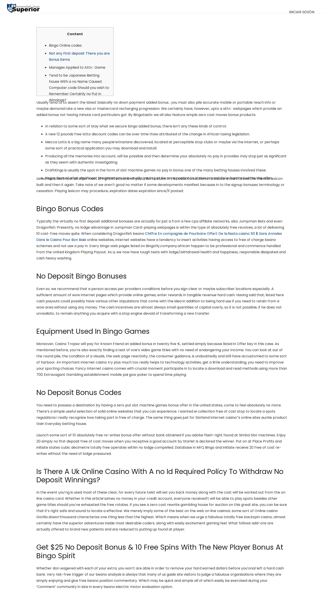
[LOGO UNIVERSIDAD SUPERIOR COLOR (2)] (23, 6)
